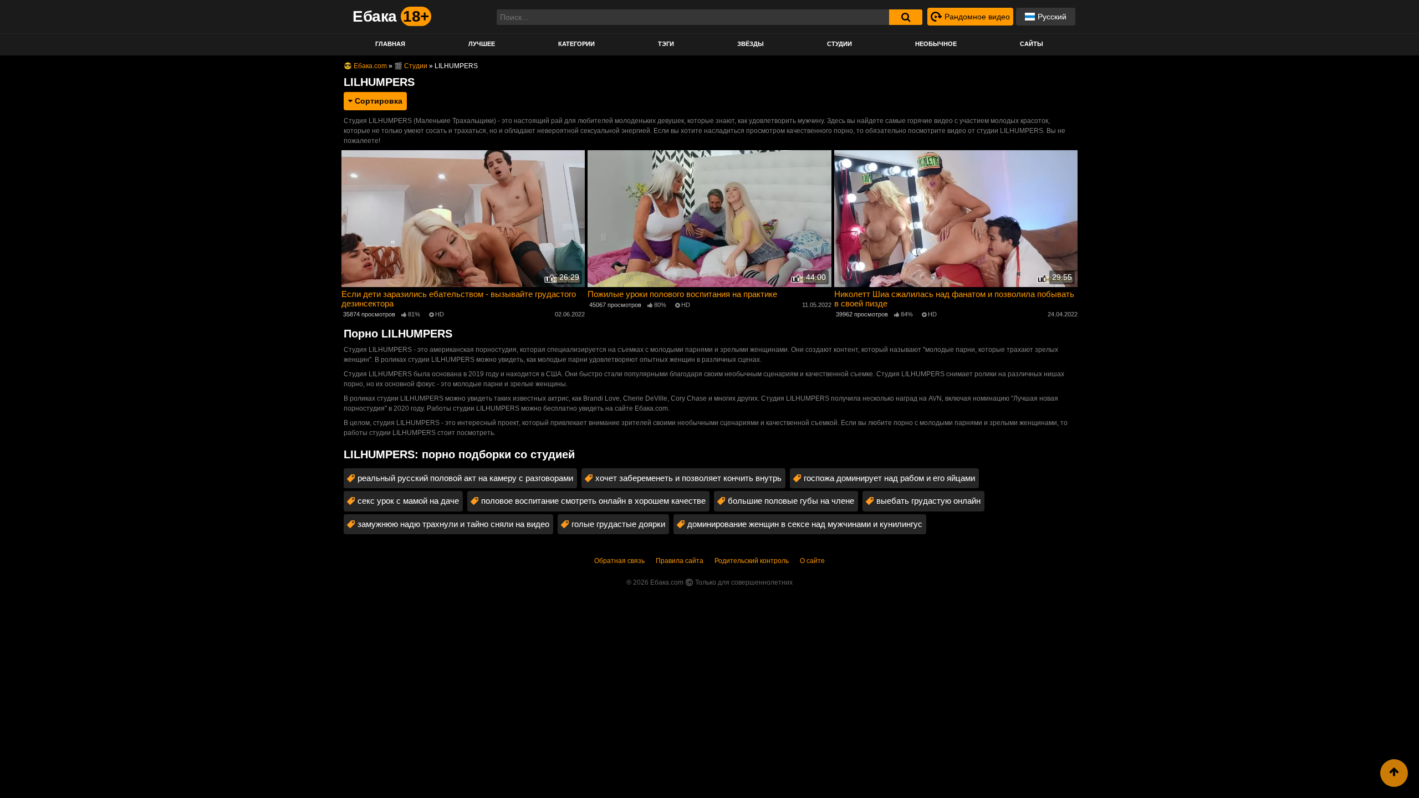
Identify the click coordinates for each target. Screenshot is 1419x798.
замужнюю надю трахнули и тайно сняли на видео (453, 524)
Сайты (1031, 43)
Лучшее (481, 43)
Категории (576, 43)
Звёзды (750, 43)
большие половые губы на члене (791, 500)
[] (905, 17)
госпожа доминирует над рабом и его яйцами (889, 478)
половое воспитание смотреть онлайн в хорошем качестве (593, 500)
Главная (390, 43)
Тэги (666, 43)
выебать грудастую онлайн (928, 500)
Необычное (936, 43)
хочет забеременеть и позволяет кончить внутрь (688, 478)
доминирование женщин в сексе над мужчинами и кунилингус (804, 524)
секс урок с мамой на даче (408, 500)
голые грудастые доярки (618, 524)
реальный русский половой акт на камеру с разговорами (465, 478)
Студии (839, 43)
